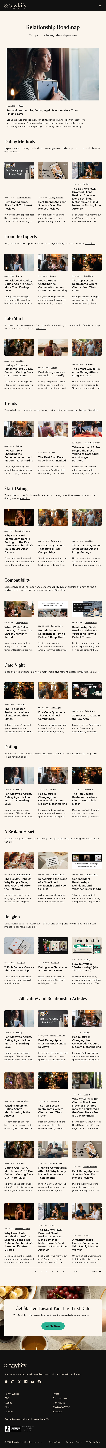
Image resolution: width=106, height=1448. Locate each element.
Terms (79, 1442)
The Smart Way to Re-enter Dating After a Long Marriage (86, 372)
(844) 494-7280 (61, 1407)
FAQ (6, 1398)
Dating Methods (24, 198)
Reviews (8, 1411)
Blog (7, 1407)
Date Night (88, 276)
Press (56, 1394)
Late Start (20, 361)
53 (75, 1271)
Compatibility (22, 623)
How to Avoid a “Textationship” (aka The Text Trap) (85, 967)
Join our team (60, 1398)
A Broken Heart (24, 874)
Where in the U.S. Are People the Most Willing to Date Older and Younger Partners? (86, 454)
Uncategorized (22, 1101)
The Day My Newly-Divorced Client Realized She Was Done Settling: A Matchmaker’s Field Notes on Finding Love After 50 (86, 198)
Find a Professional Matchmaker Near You (27, 1419)
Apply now (53, 1326)
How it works (11, 1394)
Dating (21, 106)
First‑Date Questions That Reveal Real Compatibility (51, 549)
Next (94, 1271)
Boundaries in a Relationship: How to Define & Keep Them (51, 634)
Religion (21, 963)
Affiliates (57, 1411)
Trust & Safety (56, 1442)
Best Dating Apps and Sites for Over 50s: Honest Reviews (52, 205)
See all (15, 151)
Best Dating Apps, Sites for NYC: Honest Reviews (18, 205)
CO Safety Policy (93, 1442)
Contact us (59, 1402)
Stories (8, 1402)
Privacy (69, 1442)
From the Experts (92, 443)
